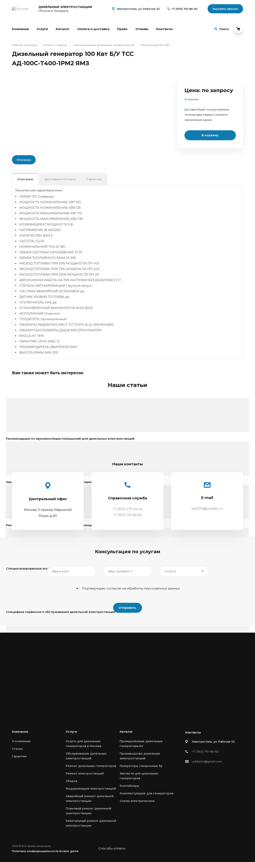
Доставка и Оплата (60, 179)
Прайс (122, 29)
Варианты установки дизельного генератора (42, 698)
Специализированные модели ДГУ (34, 568)
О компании (21, 741)
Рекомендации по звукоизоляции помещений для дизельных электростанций (70, 438)
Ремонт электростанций (85, 773)
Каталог (63, 29)
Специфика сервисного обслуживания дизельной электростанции (60, 612)
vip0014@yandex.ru (207, 508)
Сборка (71, 781)
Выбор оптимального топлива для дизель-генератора (50, 828)
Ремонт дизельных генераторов (91, 766)
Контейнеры (129, 786)
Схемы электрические (137, 801)
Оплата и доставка (93, 29)
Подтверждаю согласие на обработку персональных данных (131, 588)
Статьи (17, 749)
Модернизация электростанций (91, 788)
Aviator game (68, 851)
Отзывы (141, 29)
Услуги (42, 29)
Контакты (164, 29)
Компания (20, 29)
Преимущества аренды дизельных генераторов (45, 655)
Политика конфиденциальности (35, 851)
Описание (25, 179)
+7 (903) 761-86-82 (185, 8)
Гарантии (94, 179)
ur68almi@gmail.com (207, 761)
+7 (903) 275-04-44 (128, 509)
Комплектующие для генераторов (147, 793)
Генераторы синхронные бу (141, 766)
